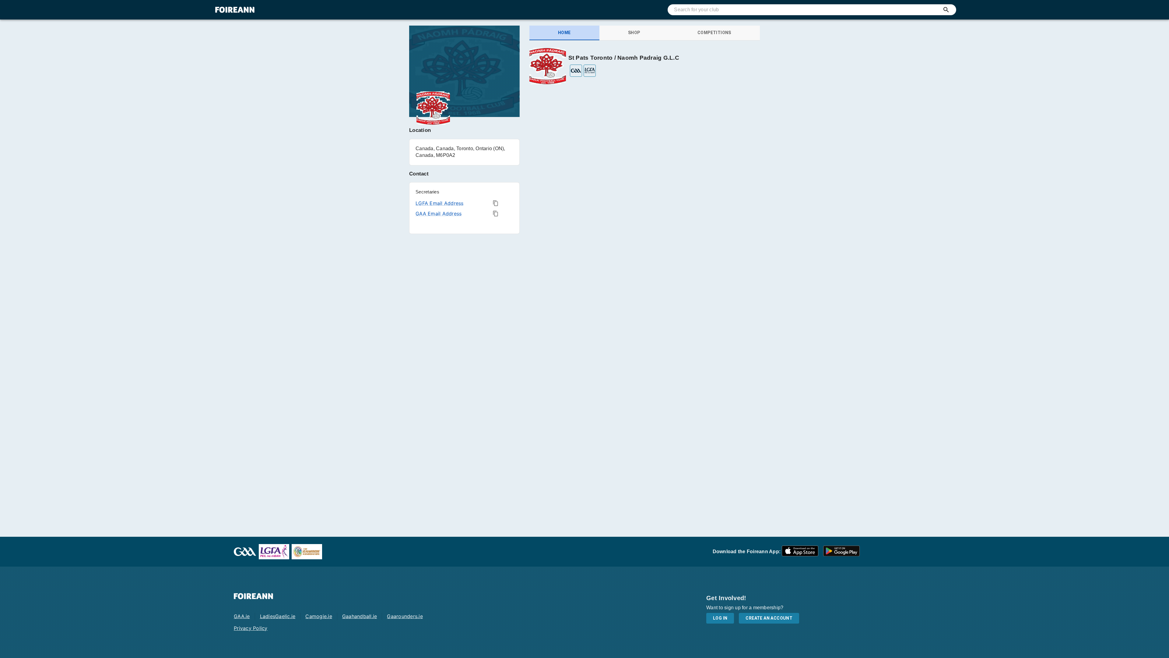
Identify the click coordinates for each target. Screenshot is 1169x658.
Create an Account (769, 618)
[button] (800, 552)
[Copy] (495, 203)
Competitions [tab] (714, 32)
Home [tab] (564, 32)
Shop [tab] (634, 32)
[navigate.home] (235, 9)
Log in (720, 618)
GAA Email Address (439, 213)
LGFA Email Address (440, 203)
